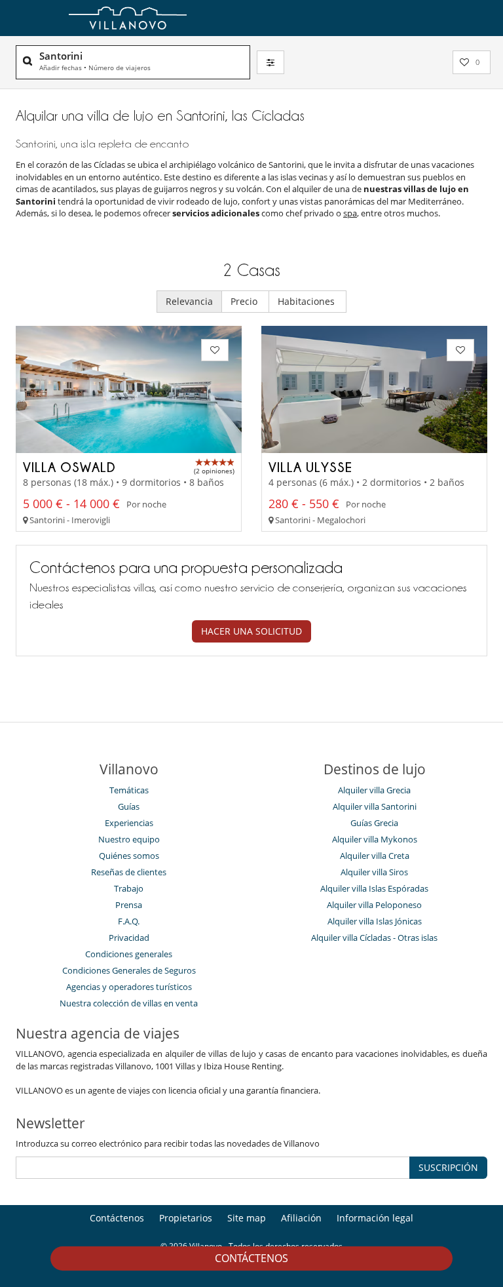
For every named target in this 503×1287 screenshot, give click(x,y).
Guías (129, 806)
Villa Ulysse (310, 467)
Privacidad (129, 937)
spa (350, 213)
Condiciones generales (128, 954)
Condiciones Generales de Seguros (129, 970)
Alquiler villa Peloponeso (374, 905)
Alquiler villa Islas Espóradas (374, 888)
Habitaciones (307, 301)
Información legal (375, 1218)
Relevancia (189, 301)
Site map (246, 1218)
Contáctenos (251, 1258)
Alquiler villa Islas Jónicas (374, 921)
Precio (245, 301)
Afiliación (301, 1218)
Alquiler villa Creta (374, 855)
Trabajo (128, 888)
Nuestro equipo (129, 839)
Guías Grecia (374, 823)
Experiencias (129, 823)
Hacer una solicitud (251, 631)
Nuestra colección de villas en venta (129, 1003)
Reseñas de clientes (128, 872)
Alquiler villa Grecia (374, 790)
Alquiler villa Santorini (375, 806)
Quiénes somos (129, 855)
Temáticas (129, 790)
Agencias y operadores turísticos (129, 987)
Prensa (128, 905)
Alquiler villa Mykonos (374, 839)
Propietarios (185, 1218)
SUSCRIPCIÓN (448, 1167)
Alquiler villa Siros (374, 872)
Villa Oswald (69, 467)
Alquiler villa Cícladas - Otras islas (374, 937)
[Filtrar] (270, 62)
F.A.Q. (129, 921)
